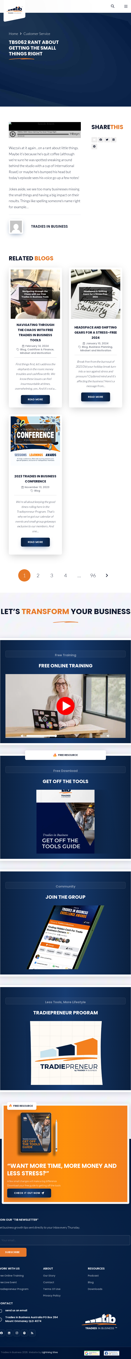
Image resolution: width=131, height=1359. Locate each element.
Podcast (93, 1275)
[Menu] (125, 6)
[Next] (106, 575)
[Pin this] (94, 146)
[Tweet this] (107, 139)
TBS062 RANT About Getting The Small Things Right (34, 48)
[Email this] (94, 139)
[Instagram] (17, 1333)
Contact (48, 1282)
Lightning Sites (50, 1352)
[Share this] (101, 139)
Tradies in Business (49, 226)
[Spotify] (24, 1333)
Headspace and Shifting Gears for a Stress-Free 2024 (95, 332)
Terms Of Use (51, 1289)
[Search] (112, 6)
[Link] (92, 1353)
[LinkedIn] (9, 1333)
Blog (91, 1282)
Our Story (49, 1275)
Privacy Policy (52, 1295)
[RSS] (32, 1333)
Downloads (95, 1289)
